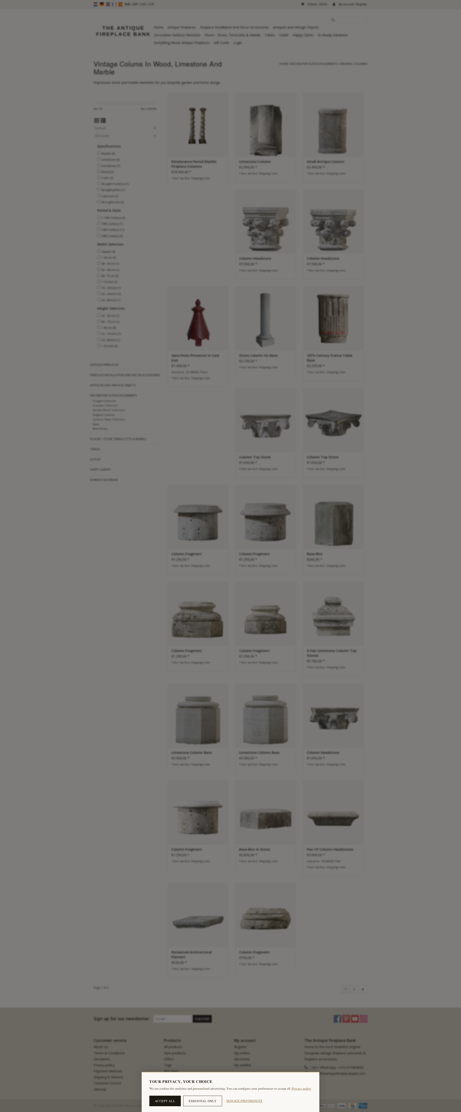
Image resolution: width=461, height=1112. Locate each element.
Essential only (203, 1101)
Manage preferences (244, 1101)
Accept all (165, 1101)
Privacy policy (301, 1088)
